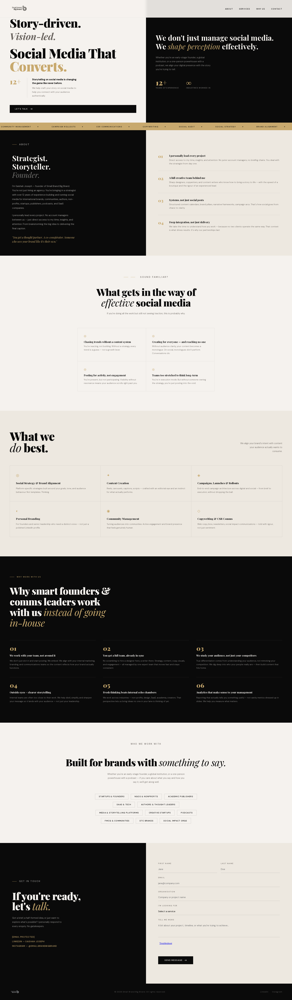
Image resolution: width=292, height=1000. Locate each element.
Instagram (277, 992)
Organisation (166, 892)
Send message (173, 960)
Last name (227, 863)
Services (244, 9)
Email (161, 877)
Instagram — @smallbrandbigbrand (34, 946)
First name (164, 863)
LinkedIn (264, 992)
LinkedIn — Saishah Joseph (28, 941)
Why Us (260, 9)
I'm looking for (167, 906)
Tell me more (166, 920)
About (229, 9)
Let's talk (21, 109)
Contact (276, 9)
